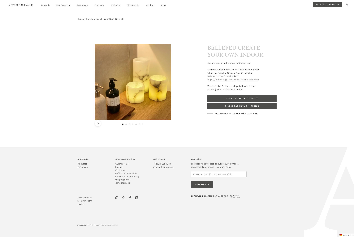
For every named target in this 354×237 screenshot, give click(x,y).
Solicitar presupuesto (327, 4)
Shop (163, 5)
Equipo (118, 167)
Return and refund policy (127, 176)
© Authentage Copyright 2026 (88, 225)
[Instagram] (116, 197)
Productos (82, 164)
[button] (346, 235)
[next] (98, 123)
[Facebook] (130, 197)
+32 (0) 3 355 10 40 (162, 164)
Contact (150, 5)
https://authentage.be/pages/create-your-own (233, 79)
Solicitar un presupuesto (242, 98)
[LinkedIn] (136, 197)
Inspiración (82, 167)
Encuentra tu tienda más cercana (236, 113)
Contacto (120, 170)
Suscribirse (202, 184)
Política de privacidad (126, 173)
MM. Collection (63, 5)
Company (99, 5)
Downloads (82, 5)
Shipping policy (122, 179)
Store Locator (133, 5)
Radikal (103, 225)
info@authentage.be (163, 167)
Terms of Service (122, 183)
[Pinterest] (123, 197)
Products (45, 5)
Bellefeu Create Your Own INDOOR (105, 19)
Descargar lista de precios (242, 106)
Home (80, 19)
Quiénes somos (122, 164)
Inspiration (115, 5)
